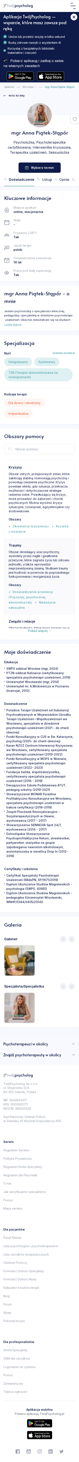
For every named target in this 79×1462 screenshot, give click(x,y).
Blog (6, 1296)
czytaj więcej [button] (12, 324)
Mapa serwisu (13, 1208)
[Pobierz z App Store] (50, 76)
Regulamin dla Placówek (20, 1175)
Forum (7, 1304)
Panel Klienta (12, 1237)
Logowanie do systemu (19, 1367)
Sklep (7, 1312)
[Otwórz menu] (73, 5)
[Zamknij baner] (74, 17)
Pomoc (8, 1200)
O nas (7, 1183)
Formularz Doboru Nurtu (19, 1279)
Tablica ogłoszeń (15, 1391)
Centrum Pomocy (15, 1262)
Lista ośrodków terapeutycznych (26, 1254)
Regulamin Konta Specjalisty (22, 1167)
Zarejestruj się (13, 1383)
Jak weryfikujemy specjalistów (24, 1192)
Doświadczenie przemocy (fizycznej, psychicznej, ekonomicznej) (31, 597)
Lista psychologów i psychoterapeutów (30, 1246)
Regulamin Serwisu (16, 1150)
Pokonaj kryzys (14, 1321)
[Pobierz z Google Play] (20, 76)
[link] (14, 96)
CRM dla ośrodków (16, 1358)
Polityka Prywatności (17, 1158)
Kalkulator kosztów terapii (21, 1287)
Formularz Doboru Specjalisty (23, 1271)
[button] (75, 119)
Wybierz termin (42, 167)
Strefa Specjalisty (15, 1350)
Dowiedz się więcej (64, 352)
